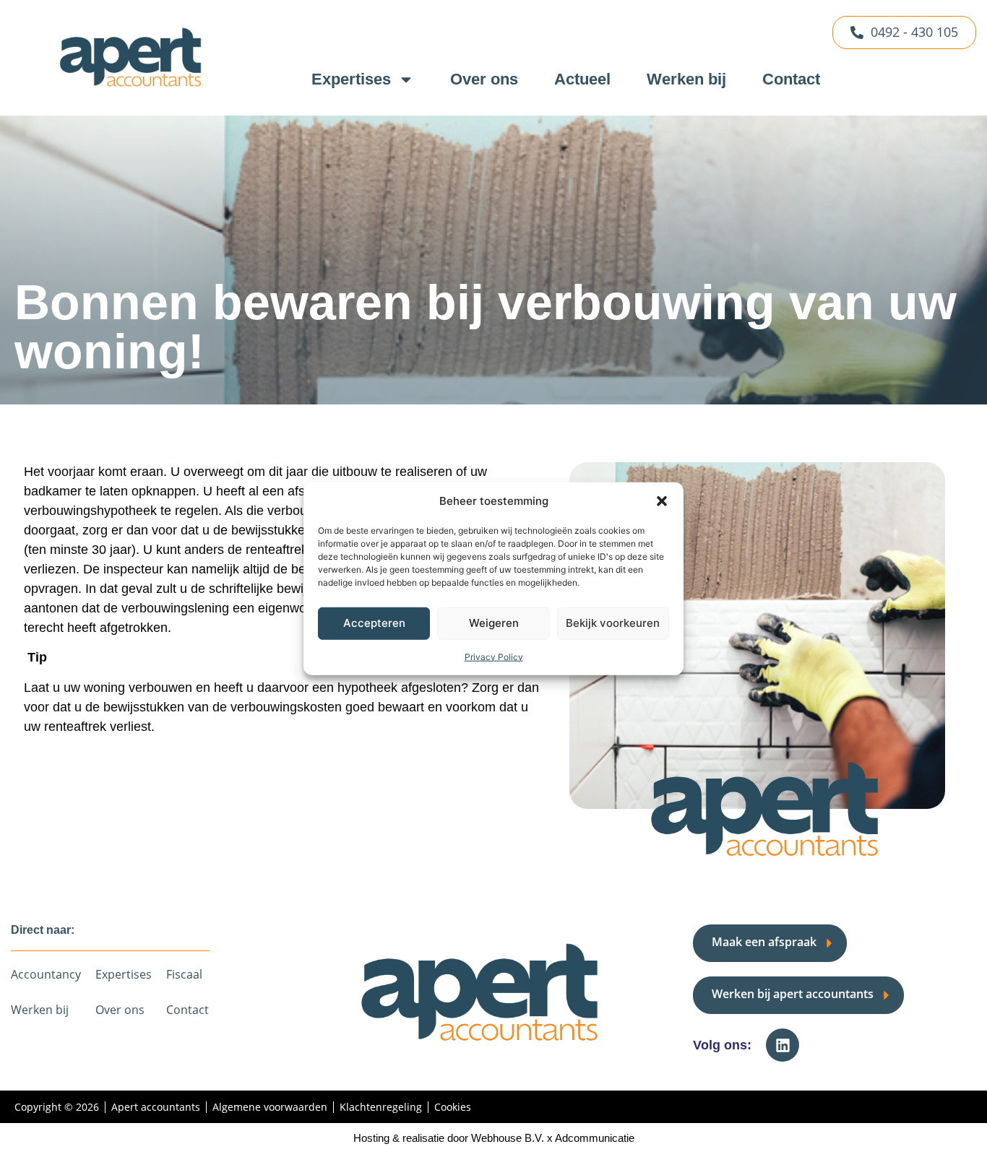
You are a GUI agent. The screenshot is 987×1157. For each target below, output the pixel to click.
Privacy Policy (494, 656)
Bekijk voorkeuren (613, 623)
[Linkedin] (782, 1045)
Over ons (484, 79)
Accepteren (374, 623)
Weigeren (494, 623)
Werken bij (686, 79)
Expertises (351, 79)
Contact (791, 79)
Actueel (582, 79)
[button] (662, 501)
